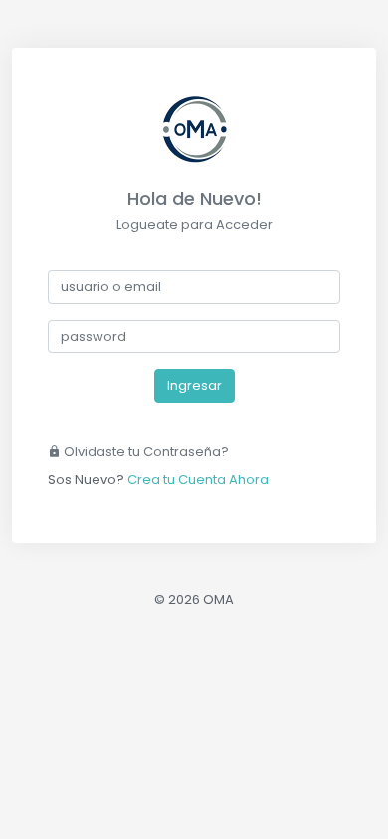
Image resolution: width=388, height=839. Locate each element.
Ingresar (194, 385)
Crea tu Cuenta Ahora (198, 479)
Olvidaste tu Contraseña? (145, 451)
